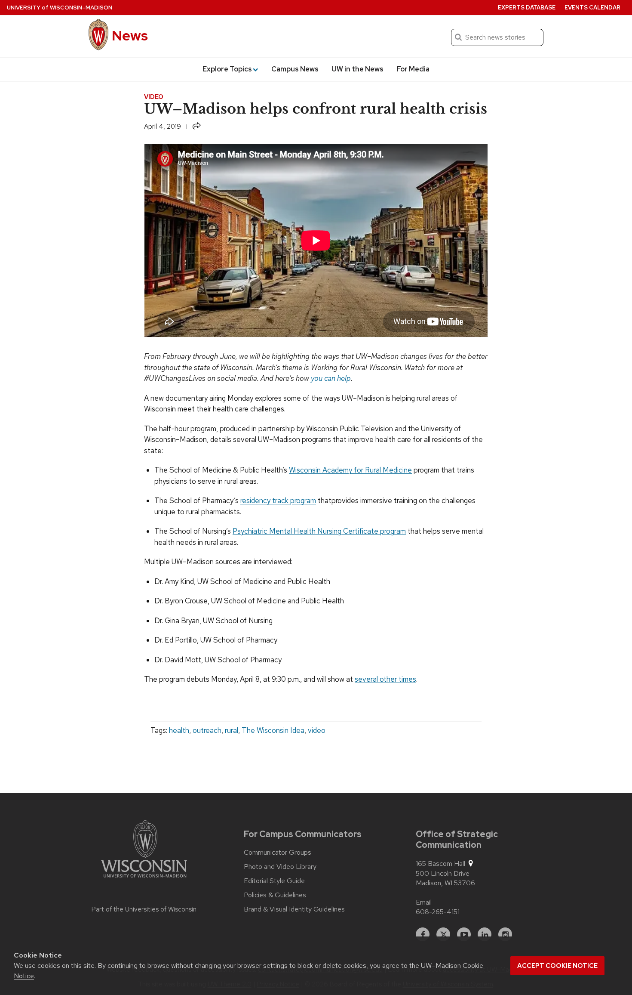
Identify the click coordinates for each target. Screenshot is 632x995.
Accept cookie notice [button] (557, 965)
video (316, 730)
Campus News (295, 69)
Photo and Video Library (280, 866)
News (130, 35)
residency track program (278, 500)
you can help (331, 378)
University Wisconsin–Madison (59, 7)
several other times (385, 679)
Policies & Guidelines (275, 895)
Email (424, 902)
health (179, 730)
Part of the (144, 909)
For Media (413, 69)
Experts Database (526, 7)
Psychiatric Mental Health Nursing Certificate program (319, 531)
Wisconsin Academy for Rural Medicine (350, 470)
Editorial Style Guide (274, 881)
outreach (207, 730)
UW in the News (357, 69)
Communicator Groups (277, 852)
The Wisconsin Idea (273, 730)
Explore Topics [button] (227, 69)
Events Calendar (592, 7)
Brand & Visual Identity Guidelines (294, 909)
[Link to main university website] (144, 850)
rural (231, 730)
